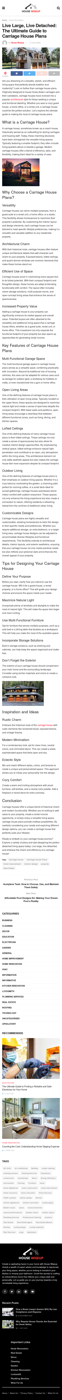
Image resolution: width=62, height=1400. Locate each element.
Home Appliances (11, 1188)
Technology (9, 1013)
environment (9, 1183)
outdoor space (48, 1212)
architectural (17, 99)
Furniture (32, 1183)
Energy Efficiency (48, 1178)
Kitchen (39, 1198)
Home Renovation (16, 20)
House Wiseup (17, 42)
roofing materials (37, 1227)
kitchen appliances (11, 1202)
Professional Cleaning (32, 1217)
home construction (29, 1188)
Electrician (9, 942)
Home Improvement (13, 958)
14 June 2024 (35, 42)
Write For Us (17, 1382)
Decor (5, 931)
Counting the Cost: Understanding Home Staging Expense (30, 1146)
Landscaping (47, 1202)
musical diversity (35, 1207)
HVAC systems (10, 1198)
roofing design (20, 1227)
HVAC (5, 969)
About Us (14, 1393)
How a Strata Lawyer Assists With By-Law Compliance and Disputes (36, 1310)
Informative (9, 980)
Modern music (9, 1207)
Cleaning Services (29, 1173)
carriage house (45, 725)
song (21, 1232)
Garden (6, 947)
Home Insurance (10, 1193)
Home (4, 20)
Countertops (23, 1178)
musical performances (13, 1212)
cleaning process (11, 1173)
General (7, 953)
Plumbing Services (13, 996)
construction (9, 1178)
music (21, 1207)
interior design (31, 864)
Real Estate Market (44, 1222)
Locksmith (8, 991)
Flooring (21, 1183)
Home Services (45, 1193)
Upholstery (9, 1023)
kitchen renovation (30, 1202)
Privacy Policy (27, 1393)
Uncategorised (11, 1018)
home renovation (28, 1193)
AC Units (7, 1168)
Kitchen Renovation (13, 985)
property (45, 864)
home (42, 1183)
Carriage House (16, 859)
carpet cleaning (48, 1168)
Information (9, 974)
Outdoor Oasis (32, 1212)
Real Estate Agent (24, 1222)
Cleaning (7, 925)
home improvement (12, 864)
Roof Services (9, 1232)
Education (8, 936)
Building (34, 1168)
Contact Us (40, 1393)
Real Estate (9, 868)
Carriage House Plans (37, 859)
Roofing (7, 1007)
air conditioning (21, 1168)
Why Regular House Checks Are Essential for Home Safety (36, 1323)
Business (7, 920)
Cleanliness (45, 1173)
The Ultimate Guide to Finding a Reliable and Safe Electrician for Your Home (26, 1088)
